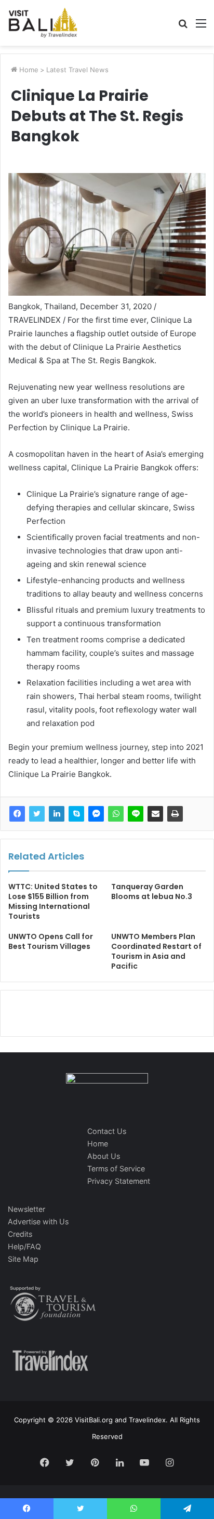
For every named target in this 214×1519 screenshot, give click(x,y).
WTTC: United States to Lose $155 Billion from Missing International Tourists (53, 901)
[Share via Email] (155, 814)
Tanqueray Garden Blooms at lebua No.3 (151, 891)
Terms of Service (116, 1168)
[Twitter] (37, 814)
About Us (103, 1156)
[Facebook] (17, 814)
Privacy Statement (118, 1181)
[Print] (175, 814)
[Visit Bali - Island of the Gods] (43, 22)
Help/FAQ (24, 1246)
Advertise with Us (38, 1221)
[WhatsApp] (116, 814)
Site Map (23, 1258)
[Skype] (76, 814)
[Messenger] (96, 814)
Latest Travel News (77, 69)
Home (27, 69)
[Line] (135, 814)
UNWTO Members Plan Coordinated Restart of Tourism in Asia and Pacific (156, 951)
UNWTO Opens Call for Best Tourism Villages (50, 941)
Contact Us (106, 1131)
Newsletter (26, 1209)
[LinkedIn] (56, 814)
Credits (20, 1234)
